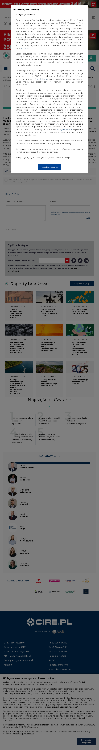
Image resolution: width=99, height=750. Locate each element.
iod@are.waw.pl (64, 129)
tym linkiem (41, 79)
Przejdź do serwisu (49, 167)
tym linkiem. (25, 48)
